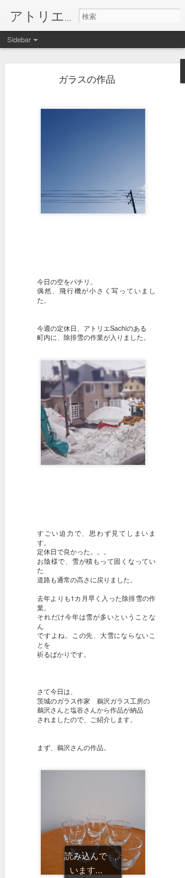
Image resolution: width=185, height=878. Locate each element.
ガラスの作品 (86, 79)
